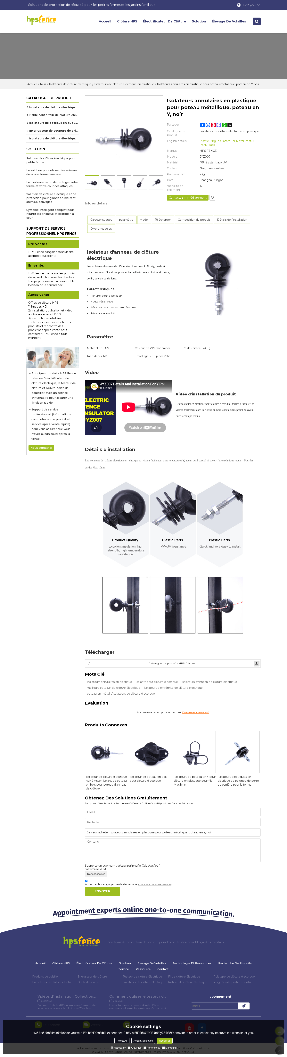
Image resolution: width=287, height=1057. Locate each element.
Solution (199, 21)
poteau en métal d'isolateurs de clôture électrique (121, 693)
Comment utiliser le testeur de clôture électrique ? (138, 996)
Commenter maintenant (195, 712)
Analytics (136, 1047)
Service (124, 969)
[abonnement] (244, 1006)
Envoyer (102, 891)
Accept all (164, 1040)
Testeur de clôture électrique (142, 976)
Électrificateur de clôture (164, 21)
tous (43, 84)
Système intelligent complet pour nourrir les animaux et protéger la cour (50, 213)
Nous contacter (41, 448)
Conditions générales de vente (154, 884)
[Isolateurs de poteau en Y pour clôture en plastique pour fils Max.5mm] (195, 752)
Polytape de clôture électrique (234, 976)
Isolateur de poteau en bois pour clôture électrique (148, 778)
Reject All (122, 1040)
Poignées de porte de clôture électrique (234, 982)
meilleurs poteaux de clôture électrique (113, 688)
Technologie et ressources (192, 963)
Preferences (153, 1047)
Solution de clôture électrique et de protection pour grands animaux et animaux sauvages (51, 198)
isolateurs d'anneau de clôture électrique (209, 682)
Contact (162, 969)
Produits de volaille (45, 976)
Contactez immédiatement (188, 197)
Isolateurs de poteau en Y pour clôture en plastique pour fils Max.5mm (195, 780)
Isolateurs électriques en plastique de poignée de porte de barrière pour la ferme (238, 780)
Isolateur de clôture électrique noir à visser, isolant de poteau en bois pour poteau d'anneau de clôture (106, 782)
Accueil (105, 21)
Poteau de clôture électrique (187, 982)
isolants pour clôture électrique (157, 682)
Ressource (143, 969)
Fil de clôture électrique (184, 976)
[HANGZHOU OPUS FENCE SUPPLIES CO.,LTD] (41, 20)
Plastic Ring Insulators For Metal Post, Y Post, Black (227, 143)
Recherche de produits (235, 963)
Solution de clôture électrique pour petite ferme (51, 160)
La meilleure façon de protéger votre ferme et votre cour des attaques (52, 184)
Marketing (170, 1047)
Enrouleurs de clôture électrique (53, 982)
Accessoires (97, 873)
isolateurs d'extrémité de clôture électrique (173, 688)
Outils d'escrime (88, 982)
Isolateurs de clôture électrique (70, 84)
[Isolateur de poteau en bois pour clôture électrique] (151, 752)
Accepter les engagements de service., (128, 884)
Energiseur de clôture (92, 976)
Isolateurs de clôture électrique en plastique (124, 84)
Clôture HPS (127, 21)
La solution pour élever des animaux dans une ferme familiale (52, 172)
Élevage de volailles (229, 21)
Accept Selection (143, 1040)
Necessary (120, 1047)
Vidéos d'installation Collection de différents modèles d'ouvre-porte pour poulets (66, 996)
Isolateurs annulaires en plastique (109, 682)
